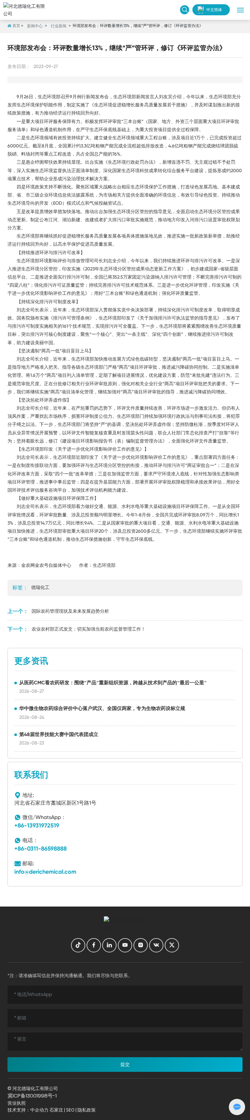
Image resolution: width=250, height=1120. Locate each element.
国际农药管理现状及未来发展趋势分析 (70, 611)
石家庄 (56, 1110)
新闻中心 (35, 26)
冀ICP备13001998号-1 (32, 1096)
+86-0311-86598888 (40, 848)
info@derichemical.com (45, 871)
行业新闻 (58, 26)
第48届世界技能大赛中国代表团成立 (58, 734)
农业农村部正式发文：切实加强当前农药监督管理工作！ (89, 629)
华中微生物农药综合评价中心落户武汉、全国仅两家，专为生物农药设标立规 (102, 708)
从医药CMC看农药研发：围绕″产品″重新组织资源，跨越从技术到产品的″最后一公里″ (113, 683)
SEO (70, 1110)
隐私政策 (86, 1110)
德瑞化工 (40, 587)
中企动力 (39, 1110)
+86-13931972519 (36, 825)
